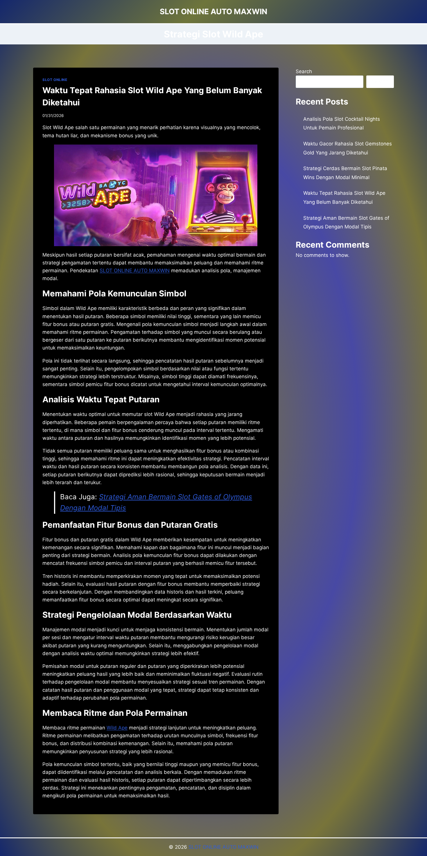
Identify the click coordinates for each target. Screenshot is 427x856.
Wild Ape (117, 728)
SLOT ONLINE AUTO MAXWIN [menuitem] (135, 270)
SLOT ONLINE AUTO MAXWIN (224, 847)
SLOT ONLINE (54, 80)
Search (304, 71)
